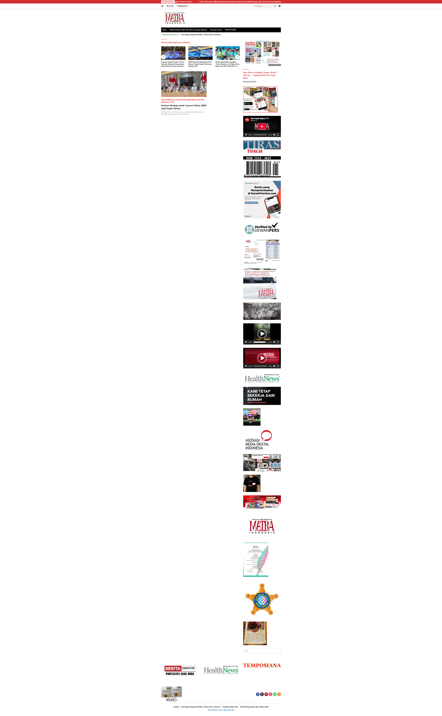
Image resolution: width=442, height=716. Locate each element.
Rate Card (170, 6)
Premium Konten (216, 30)
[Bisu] (274, 135)
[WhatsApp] (275, 694)
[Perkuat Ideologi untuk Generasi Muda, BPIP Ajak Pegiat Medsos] (184, 84)
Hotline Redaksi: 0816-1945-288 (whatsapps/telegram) (188, 30)
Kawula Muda (191, 100)
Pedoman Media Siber (230, 707)
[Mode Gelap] (280, 6)
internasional (180, 100)
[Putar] (246, 135)
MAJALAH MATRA (249, 82)
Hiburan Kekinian (167, 100)
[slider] (260, 342)
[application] (262, 126)
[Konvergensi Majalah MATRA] (174, 18)
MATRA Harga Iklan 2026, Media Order (254, 707)
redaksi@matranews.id (171, 35)
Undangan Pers (182, 6)
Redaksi (176, 707)
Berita (165, 30)
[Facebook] (258, 694)
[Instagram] (270, 694)
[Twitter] (262, 694)
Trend (171, 102)
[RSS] (279, 694)
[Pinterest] (266, 694)
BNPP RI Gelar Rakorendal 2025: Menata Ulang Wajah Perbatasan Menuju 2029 (173, 64)
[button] (275, 6)
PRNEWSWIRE (230, 30)
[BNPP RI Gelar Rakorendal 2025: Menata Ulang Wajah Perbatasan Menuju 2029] (173, 53)
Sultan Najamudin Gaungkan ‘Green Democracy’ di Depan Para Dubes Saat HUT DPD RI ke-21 (200, 64)
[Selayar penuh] (278, 135)
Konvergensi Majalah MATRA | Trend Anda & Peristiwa (201, 35)
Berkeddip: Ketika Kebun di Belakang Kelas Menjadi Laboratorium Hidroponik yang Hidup (226, 64)
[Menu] (162, 6)
